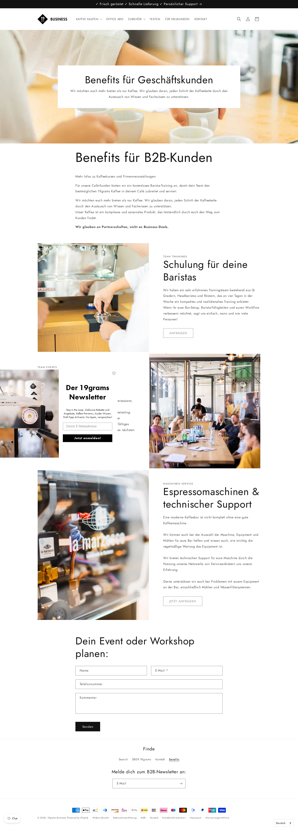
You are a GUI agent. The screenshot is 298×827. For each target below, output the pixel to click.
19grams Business (56, 817)
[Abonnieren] (180, 783)
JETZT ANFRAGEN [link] (182, 601)
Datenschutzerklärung (124, 817)
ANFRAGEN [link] (178, 333)
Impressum (195, 817)
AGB (143, 817)
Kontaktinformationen (173, 817)
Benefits (174, 759)
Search (123, 759)
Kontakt (160, 759)
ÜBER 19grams (141, 759)
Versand (154, 817)
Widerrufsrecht (101, 817)
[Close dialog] (114, 373)
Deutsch (281, 823)
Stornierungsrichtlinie (217, 817)
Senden (87, 726)
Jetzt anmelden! (87, 438)
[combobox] (284, 823)
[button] (89, 19)
